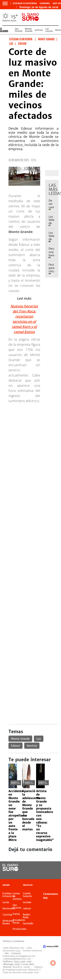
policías (39, 30)
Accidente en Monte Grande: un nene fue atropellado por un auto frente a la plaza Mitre (17, 815)
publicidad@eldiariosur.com (17, 958)
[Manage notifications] (53, 963)
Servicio (32, 745)
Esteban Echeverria (25, 3)
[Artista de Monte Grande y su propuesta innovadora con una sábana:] (40, 787)
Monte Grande (28, 29)
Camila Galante (27, 895)
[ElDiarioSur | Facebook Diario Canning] (48, 868)
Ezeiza (16, 913)
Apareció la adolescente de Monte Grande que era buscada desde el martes (31, 810)
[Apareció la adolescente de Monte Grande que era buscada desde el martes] (26, 787)
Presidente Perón (19, 921)
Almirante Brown (8, 922)
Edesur (15, 745)
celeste (27, 908)
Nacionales (9, 908)
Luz (38, 738)
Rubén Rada (26, 916)
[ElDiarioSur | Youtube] (55, 874)
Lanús (6, 902)
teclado (27, 902)
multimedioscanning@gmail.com (19, 956)
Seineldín (28, 923)
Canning (45, 3)
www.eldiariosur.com (13, 948)
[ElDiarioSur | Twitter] (55, 868)
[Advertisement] (30, 437)
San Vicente (18, 29)
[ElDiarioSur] (10, 870)
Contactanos (50, 893)
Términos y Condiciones (13, 941)
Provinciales (20, 928)
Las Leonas (49, 29)
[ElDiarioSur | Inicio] (58, 885)
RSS (45, 898)
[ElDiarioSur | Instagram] (48, 874)
